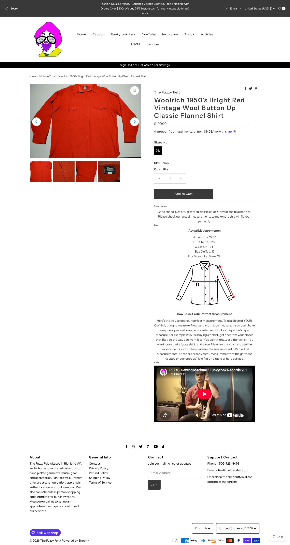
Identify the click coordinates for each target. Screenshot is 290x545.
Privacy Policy (98, 468)
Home (81, 34)
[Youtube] (156, 446)
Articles (207, 34)
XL (158, 150)
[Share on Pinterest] (256, 89)
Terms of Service (100, 482)
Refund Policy (98, 473)
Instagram (170, 34)
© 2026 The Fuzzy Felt (45, 540)
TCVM (135, 44)
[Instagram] (133, 446)
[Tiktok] (163, 446)
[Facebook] (126, 446)
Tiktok (189, 34)
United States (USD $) (258, 8)
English (235, 8)
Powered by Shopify (75, 540)
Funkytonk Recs (123, 34)
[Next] (134, 121)
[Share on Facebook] (246, 89)
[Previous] (36, 121)
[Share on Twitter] (251, 89)
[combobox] (50, 8)
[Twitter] (140, 446)
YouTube (149, 34)
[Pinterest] (148, 446)
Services (153, 44)
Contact (94, 463)
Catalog (99, 34)
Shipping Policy (99, 478)
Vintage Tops (47, 76)
